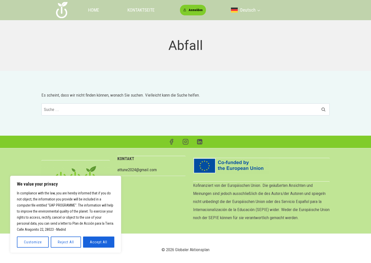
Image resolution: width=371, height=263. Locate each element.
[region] (65, 214)
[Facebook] (171, 142)
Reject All (66, 242)
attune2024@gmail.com (137, 169)
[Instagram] (185, 142)
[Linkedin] (200, 142)
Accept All (98, 242)
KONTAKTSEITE (141, 10)
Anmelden (196, 10)
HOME (93, 10)
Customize (33, 242)
